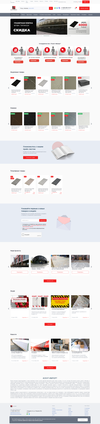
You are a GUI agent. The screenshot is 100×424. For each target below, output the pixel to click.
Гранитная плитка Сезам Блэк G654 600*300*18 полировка (57, 190)
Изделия (90, 14)
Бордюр (35, 14)
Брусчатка (29, 14)
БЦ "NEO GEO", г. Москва (77, 267)
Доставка (18, 1)
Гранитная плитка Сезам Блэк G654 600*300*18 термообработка (16, 190)
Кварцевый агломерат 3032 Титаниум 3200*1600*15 (56, 91)
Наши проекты (15, 251)
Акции (31, 1)
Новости (41, 1)
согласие (27, 228)
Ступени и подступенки (45, 14)
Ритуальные (66, 14)
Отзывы (46, 1)
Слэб (54, 14)
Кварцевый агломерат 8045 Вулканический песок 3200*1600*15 (42, 91)
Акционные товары (75, 14)
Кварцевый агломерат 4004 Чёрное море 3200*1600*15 (16, 127)
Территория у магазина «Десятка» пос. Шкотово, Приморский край (39, 268)
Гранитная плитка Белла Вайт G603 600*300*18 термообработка (30, 91)
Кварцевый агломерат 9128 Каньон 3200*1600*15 (56, 127)
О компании (12, 2)
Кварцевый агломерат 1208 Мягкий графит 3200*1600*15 (16, 91)
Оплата (22, 1)
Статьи (50, 1)
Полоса (59, 14)
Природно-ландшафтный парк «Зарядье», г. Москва (17, 268)
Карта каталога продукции (15, 414)
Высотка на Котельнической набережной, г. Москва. (58, 268)
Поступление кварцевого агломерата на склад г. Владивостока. (19, 352)
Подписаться (43, 220)
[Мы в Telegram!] (57, 8)
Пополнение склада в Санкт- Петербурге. (37, 352)
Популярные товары (17, 171)
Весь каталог (16, 14)
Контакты (56, 1)
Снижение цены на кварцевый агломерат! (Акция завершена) (38, 309)
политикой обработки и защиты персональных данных (34, 226)
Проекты (36, 1)
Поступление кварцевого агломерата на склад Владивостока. (80, 352)
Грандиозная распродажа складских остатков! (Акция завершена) (59, 309)
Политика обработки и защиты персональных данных (30, 420)
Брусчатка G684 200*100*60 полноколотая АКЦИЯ (83, 91)
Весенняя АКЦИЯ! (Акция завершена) (19, 308)
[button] (32, 35)
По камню (84, 14)
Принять (82, 419)
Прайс (85, 1)
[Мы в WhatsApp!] (55, 8)
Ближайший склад (62, 1)
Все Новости (50, 367)
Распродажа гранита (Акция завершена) (78, 309)
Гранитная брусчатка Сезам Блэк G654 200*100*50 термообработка (69, 91)
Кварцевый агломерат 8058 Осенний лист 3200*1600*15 (29, 127)
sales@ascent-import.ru (65, 9)
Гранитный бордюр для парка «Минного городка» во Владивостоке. (60, 352)
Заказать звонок (84, 8)
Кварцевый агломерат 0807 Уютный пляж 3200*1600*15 (83, 127)
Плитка (23, 14)
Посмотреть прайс (30, 157)
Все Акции (50, 324)
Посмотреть (20, 272)
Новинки (13, 108)
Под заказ (27, 2)
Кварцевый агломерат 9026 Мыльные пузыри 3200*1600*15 (70, 127)
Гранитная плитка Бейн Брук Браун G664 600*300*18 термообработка (29, 190)
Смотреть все (50, 280)
